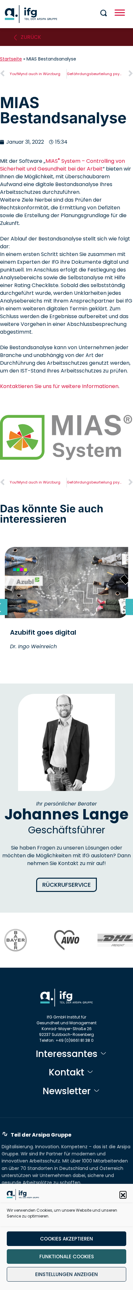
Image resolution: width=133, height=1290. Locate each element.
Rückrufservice (66, 885)
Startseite (11, 59)
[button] (123, 1194)
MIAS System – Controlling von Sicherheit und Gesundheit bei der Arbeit (62, 164)
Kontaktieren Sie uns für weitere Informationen (59, 386)
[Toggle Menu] (120, 12)
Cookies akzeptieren (66, 1238)
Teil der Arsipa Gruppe (41, 1135)
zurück (31, 37)
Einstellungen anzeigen (66, 1274)
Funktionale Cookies (66, 1256)
